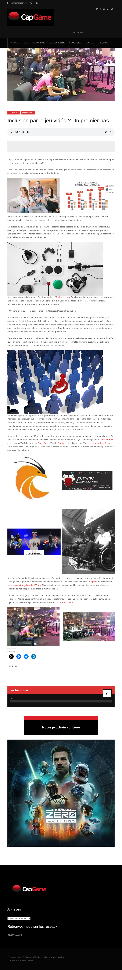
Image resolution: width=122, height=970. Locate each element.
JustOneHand (107, 439)
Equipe (104, 43)
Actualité (39, 43)
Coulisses (75, 43)
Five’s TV (41, 443)
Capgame (93, 581)
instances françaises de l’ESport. (26, 585)
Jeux (26, 43)
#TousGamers (66, 602)
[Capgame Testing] (30, 24)
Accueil (14, 43)
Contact (91, 43)
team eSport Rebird (102, 443)
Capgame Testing (33, 957)
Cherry (61, 443)
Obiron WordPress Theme (21, 960)
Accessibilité (57, 43)
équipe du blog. (63, 297)
